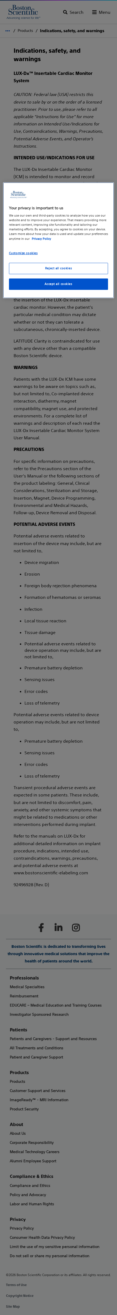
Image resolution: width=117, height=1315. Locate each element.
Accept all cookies (58, 284)
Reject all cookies (58, 268)
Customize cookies (23, 253)
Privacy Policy (41, 239)
